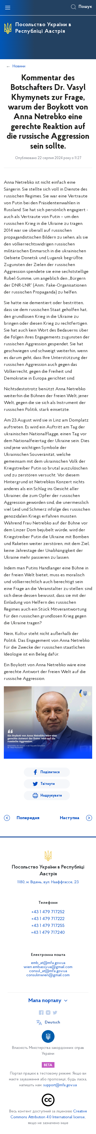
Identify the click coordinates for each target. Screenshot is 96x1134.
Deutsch (52, 1022)
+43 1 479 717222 (48, 919)
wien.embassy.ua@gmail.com (48, 967)
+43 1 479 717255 (48, 926)
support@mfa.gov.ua (60, 1085)
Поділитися (50, 772)
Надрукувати (51, 796)
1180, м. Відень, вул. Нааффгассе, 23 (48, 882)
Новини (19, 66)
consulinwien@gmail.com (48, 975)
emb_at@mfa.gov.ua (48, 963)
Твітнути (47, 784)
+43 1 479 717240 (48, 932)
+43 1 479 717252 (48, 912)
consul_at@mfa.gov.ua (48, 971)
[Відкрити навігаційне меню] (7, 7)
